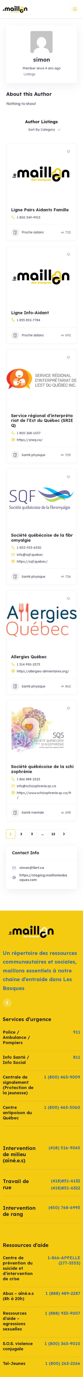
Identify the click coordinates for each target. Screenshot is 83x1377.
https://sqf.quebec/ (32, 561)
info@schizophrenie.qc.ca (36, 786)
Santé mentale (33, 812)
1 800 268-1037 (29, 433)
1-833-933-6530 (29, 548)
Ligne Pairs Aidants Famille (40, 209)
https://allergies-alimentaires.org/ (43, 671)
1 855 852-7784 (28, 320)
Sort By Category (41, 130)
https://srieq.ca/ (30, 440)
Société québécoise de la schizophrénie (42, 769)
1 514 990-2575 (28, 664)
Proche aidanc (33, 232)
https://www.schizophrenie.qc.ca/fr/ (44, 795)
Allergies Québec (29, 656)
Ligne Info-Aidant (30, 312)
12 (53, 834)
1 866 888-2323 (28, 779)
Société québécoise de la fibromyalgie (42, 538)
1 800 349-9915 (28, 217)
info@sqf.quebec (30, 555)
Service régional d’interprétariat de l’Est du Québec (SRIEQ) (42, 420)
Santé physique (33, 455)
